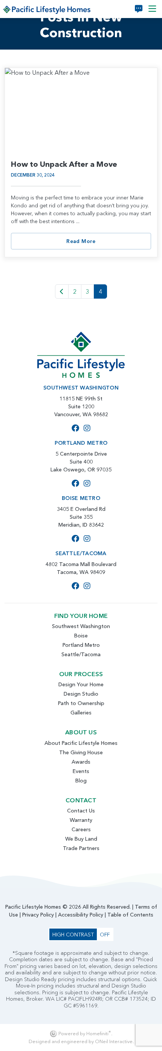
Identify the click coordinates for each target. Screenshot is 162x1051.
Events (81, 771)
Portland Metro (81, 645)
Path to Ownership (81, 703)
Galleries (81, 712)
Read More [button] (81, 241)
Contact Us (81, 810)
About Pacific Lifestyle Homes (81, 743)
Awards (81, 761)
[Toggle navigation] (152, 9)
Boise (81, 635)
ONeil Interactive (114, 1041)
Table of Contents (130, 914)
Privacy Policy (38, 914)
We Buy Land (81, 838)
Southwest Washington (81, 626)
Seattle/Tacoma (81, 654)
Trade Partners (81, 848)
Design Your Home (81, 684)
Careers (81, 829)
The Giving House (81, 752)
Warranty (81, 820)
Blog (81, 780)
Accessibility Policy (80, 914)
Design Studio (81, 693)
